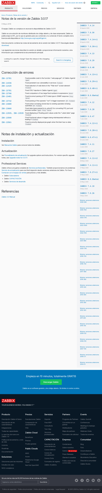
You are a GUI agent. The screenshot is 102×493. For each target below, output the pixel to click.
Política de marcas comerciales (69, 462)
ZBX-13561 (6, 122)
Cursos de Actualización (49, 454)
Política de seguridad (9, 489)
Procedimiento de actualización (15, 155)
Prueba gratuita (30, 444)
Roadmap (5, 448)
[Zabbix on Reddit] (87, 480)
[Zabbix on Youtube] (98, 480)
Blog (82, 444)
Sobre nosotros (68, 448)
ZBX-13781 (6, 78)
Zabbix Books (85, 464)
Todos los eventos (87, 434)
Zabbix (8, 3)
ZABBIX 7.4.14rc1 (89, 39)
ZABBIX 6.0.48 (87, 67)
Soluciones (7, 457)
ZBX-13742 (6, 101)
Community (40, 3)
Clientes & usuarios (69, 457)
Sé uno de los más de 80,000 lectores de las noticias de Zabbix (24, 478)
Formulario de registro (52, 462)
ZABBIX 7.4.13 (87, 53)
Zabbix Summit (85, 419)
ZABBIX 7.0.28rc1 (89, 130)
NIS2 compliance (8, 468)
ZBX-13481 (6, 96)
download (5, 45)
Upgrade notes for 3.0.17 (18, 158)
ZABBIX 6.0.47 (87, 116)
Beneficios (29, 437)
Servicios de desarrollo (17, 182)
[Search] (49, 3)
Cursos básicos (49, 450)
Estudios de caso (8, 465)
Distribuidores (67, 428)
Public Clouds (31, 448)
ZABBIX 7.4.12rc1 (89, 123)
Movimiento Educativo (88, 457)
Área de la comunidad (88, 461)
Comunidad (85, 439)
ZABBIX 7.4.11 (87, 144)
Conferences (85, 423)
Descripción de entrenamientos (50, 445)
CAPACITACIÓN (15, 179)
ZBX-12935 (6, 113)
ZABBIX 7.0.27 (87, 151)
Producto (9, 15)
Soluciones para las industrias (12, 462)
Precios (28, 414)
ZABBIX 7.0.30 (87, 32)
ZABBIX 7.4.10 (87, 186)
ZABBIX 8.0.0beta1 (89, 179)
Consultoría (48, 426)
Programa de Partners (70, 419)
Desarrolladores (86, 451)
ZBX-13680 (6, 104)
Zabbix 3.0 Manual (8, 197)
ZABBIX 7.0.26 (87, 193)
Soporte (47, 419)
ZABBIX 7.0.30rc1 (89, 46)
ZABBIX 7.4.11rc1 (89, 165)
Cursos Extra (49, 458)
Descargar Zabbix (51, 382)
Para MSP (48, 423)
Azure (27, 457)
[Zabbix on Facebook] (82, 480)
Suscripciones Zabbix (33, 419)
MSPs (33, 3)
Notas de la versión (20, 15)
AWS (27, 453)
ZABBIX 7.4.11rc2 (89, 158)
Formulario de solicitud (70, 434)
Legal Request (60, 489)
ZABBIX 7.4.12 (87, 102)
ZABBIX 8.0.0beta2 (89, 95)
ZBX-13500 (6, 118)
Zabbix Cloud (31, 432)
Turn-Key (47, 429)
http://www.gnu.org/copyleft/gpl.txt (33, 38)
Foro (82, 448)
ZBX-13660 (6, 108)
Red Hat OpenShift (32, 465)
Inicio (3, 15)
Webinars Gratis (86, 431)
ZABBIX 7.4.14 (87, 25)
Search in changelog (63, 60)
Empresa (66, 439)
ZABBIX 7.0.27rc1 (89, 172)
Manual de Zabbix (10, 145)
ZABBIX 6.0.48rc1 (89, 88)
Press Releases (67, 454)
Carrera (69, 451)
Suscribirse (43, 482)
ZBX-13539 (19, 113)
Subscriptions (14, 176)
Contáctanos (67, 444)
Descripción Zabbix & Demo (12, 419)
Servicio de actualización (11, 170)
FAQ (26, 428)
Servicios (48, 414)
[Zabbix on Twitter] (76, 480)
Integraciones (6, 428)
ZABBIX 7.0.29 (87, 60)
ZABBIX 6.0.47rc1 (89, 137)
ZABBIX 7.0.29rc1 (89, 81)
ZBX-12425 (6, 86)
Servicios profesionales (37, 168)
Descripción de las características (8, 424)
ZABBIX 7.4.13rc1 (89, 74)
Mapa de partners (68, 431)
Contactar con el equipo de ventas (14, 173)
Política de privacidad (25, 489)
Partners (66, 414)
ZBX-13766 (6, 93)
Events (83, 414)
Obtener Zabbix (96, 2)
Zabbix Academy (50, 465)
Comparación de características (31, 424)
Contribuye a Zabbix (87, 454)
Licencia (5, 445)
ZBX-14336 (6, 83)
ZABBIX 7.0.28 (87, 109)
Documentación (7, 452)
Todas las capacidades (10, 431)
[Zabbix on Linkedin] (93, 480)
